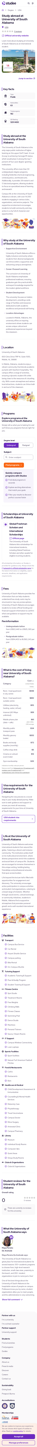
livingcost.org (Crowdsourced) (24, 768)
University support (9, 1332)
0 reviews (18, 31)
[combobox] (21, 457)
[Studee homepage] (9, 3)
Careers (5, 1374)
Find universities (8, 1343)
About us (5, 1362)
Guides (5, 1351)
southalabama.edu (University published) (16, 773)
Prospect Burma (8, 1393)
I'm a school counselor (10, 1324)
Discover (5, 1370)
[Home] (3, 10)
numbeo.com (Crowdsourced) (11, 770)
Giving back (6, 1389)
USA (6, 27)
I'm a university (8, 1319)
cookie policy (18, 1431)
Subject (7, 452)
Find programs (7, 1347)
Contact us (6, 1378)
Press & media (7, 1366)
